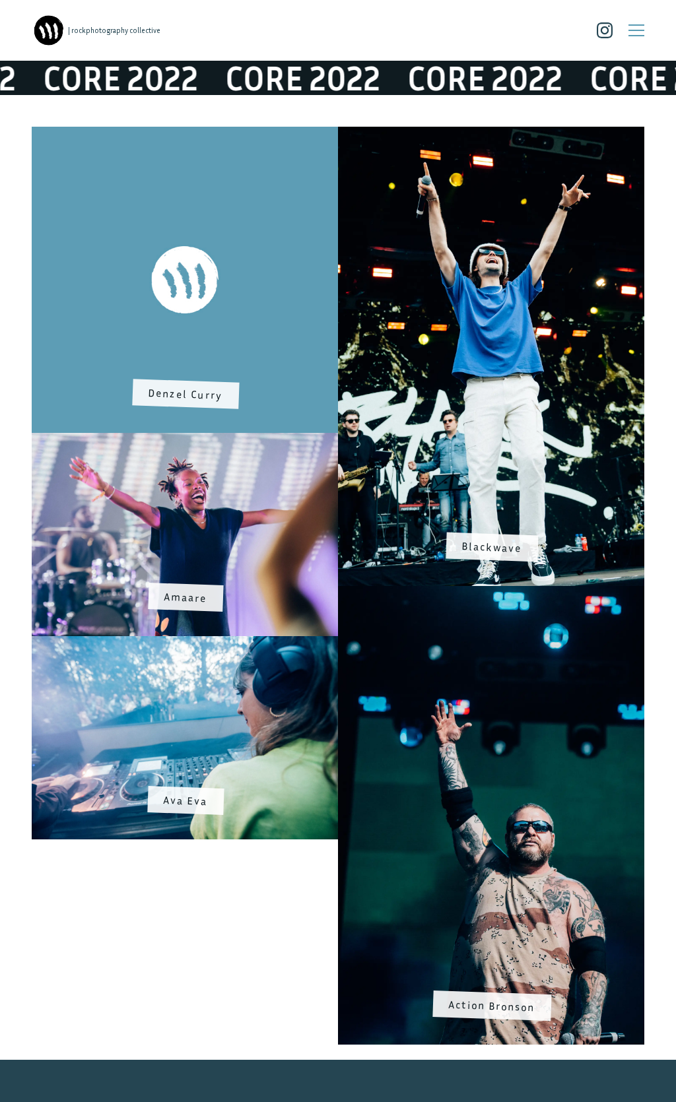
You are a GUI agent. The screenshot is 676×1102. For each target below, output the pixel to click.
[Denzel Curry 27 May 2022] (185, 134)
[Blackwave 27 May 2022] (491, 134)
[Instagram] (605, 30)
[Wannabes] (49, 30)
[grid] (338, 585)
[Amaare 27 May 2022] (185, 440)
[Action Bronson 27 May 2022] (491, 593)
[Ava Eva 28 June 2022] (185, 643)
